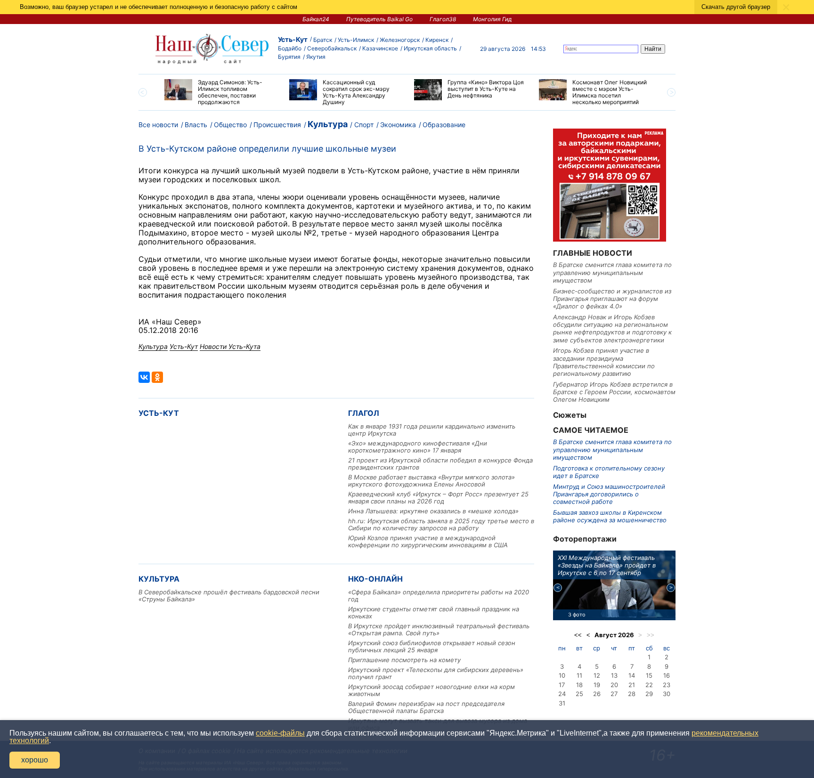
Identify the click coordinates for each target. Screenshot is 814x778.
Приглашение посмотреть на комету (404, 660)
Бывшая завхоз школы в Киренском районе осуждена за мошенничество (610, 516)
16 (666, 675)
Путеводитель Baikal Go (379, 19)
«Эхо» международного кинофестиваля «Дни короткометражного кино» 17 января (417, 446)
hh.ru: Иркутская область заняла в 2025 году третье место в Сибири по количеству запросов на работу (441, 524)
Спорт (364, 125)
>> (650, 635)
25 (579, 693)
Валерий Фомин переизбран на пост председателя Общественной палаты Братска (426, 707)
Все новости (158, 125)
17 (562, 685)
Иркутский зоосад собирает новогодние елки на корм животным (431, 690)
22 (649, 685)
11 (579, 675)
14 (631, 675)
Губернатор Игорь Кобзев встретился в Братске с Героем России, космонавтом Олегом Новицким (614, 392)
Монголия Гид (492, 19)
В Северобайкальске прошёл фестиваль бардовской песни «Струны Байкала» (228, 595)
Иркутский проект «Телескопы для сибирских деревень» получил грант (435, 673)
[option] (219, 92)
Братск (322, 39)
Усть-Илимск (356, 39)
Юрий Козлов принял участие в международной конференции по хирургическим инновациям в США (428, 541)
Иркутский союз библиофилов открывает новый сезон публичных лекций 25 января (431, 646)
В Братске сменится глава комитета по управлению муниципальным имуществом (612, 272)
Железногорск (400, 39)
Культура (328, 124)
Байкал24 (315, 19)
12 (597, 675)
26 (597, 693)
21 (631, 685)
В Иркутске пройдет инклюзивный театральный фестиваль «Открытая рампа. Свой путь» (438, 629)
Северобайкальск (332, 48)
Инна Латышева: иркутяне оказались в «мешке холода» (433, 511)
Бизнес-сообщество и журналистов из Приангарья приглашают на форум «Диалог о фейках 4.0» (612, 298)
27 (614, 693)
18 (579, 685)
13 (614, 675)
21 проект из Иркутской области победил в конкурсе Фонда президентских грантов (440, 463)
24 (562, 693)
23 (666, 685)
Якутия (316, 56)
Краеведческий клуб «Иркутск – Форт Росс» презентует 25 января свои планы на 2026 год (438, 497)
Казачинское (380, 48)
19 (597, 685)
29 (649, 693)
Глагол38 (443, 19)
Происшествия (277, 125)
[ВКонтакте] (144, 377)
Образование (444, 125)
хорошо (34, 760)
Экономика (398, 125)
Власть (196, 125)
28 (631, 693)
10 (562, 675)
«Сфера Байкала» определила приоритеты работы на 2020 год (438, 595)
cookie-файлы (280, 733)
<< (578, 635)
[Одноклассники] (157, 377)
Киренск (436, 39)
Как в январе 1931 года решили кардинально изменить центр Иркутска (431, 429)
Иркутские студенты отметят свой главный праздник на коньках (433, 612)
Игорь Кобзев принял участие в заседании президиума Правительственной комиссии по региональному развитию (604, 362)
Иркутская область (430, 48)
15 (649, 675)
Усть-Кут (293, 39)
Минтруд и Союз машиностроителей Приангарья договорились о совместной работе (609, 494)
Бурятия (289, 56)
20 (614, 685)
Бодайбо (289, 48)
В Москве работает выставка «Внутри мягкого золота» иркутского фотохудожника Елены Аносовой (431, 480)
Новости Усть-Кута (230, 346)
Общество (230, 125)
